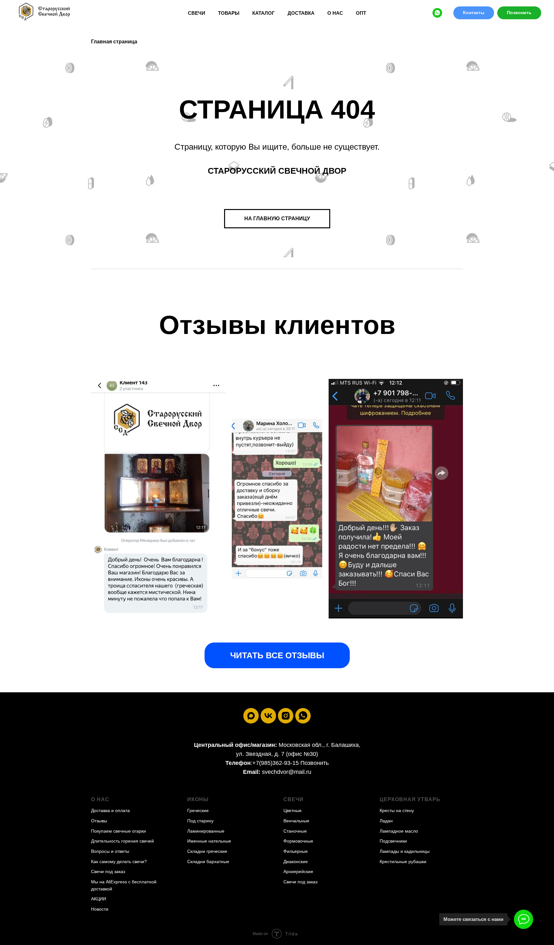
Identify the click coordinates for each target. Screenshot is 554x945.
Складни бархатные (208, 861)
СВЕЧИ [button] (196, 13)
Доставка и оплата (110, 810)
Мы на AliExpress (109, 881)
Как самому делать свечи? (119, 861)
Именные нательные (209, 841)
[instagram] (285, 715)
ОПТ (361, 13)
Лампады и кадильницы (405, 851)
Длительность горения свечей (122, 841)
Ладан (386, 820)
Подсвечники (393, 841)
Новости (99, 909)
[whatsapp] (437, 13)
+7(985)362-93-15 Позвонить (290, 763)
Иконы (198, 799)
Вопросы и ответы (110, 851)
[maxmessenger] (251, 715)
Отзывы (99, 820)
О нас (100, 799)
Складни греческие (207, 851)
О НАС (335, 13)
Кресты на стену (397, 810)
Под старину (200, 820)
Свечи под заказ (108, 871)
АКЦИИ (98, 898)
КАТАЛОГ (263, 13)
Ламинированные (205, 831)
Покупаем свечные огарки (118, 831)
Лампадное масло (399, 831)
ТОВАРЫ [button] (228, 13)
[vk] (268, 715)
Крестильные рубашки (403, 861)
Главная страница (114, 41)
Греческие (198, 810)
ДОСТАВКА (301, 13)
